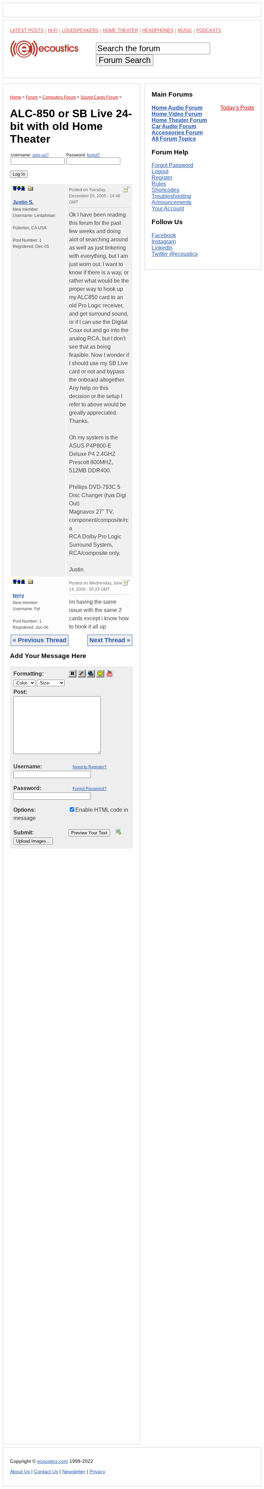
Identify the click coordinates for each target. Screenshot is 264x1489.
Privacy (97, 1471)
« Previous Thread (39, 640)
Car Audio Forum (174, 126)
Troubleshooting (171, 196)
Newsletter (73, 1471)
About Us (20, 1471)
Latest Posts (27, 30)
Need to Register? (90, 767)
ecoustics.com (52, 1461)
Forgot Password (172, 165)
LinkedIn (162, 248)
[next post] (19, 188)
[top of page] (15, 188)
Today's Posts (237, 108)
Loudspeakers (80, 30)
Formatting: (28, 674)
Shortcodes (165, 190)
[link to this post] (30, 188)
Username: (30, 155)
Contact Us (46, 1471)
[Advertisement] (71, 1151)
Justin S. (23, 202)
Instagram (164, 241)
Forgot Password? (90, 788)
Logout (160, 171)
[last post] (23, 188)
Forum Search (125, 60)
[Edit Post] (126, 189)
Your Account (168, 208)
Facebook (164, 235)
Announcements (171, 202)
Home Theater (120, 30)
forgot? (93, 155)
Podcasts (208, 30)
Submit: (23, 832)
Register (162, 177)
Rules (159, 184)
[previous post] (19, 582)
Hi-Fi (53, 30)
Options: (24, 810)
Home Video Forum (177, 114)
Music (185, 30)
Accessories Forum (177, 132)
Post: (20, 692)
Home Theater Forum (179, 120)
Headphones (158, 30)
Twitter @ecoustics (175, 254)
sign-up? (40, 155)
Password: (83, 155)
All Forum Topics (174, 139)
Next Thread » (109, 640)
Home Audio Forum (177, 108)
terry (18, 595)
